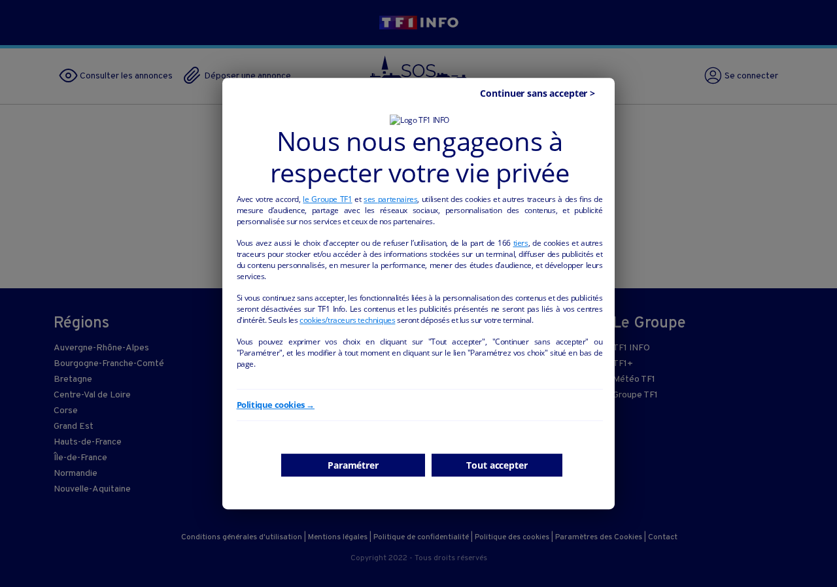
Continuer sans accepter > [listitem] (537, 93)
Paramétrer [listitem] (353, 465)
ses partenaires (390, 199)
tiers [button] (520, 242)
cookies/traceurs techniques (347, 320)
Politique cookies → (276, 405)
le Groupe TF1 (327, 199)
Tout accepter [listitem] (496, 465)
